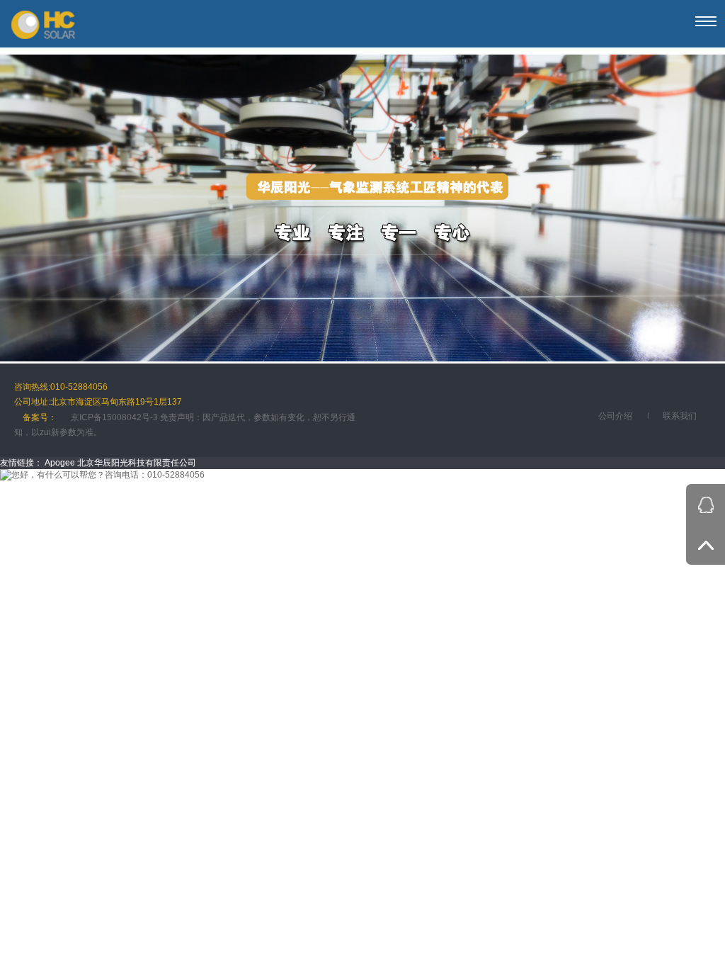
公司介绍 (615, 416)
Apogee (60, 463)
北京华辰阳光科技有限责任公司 (136, 463)
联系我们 (680, 416)
